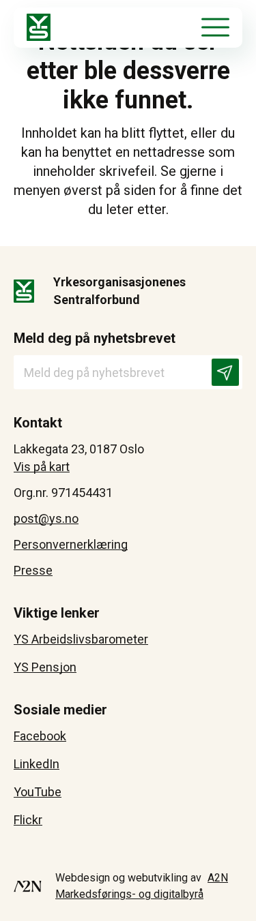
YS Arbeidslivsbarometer (81, 639)
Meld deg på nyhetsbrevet (94, 338)
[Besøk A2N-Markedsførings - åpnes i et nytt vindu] (28, 886)
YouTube (37, 792)
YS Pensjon (45, 667)
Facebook (40, 736)
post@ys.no (46, 518)
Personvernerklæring (71, 544)
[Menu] (215, 27)
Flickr (28, 820)
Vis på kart (42, 466)
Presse (33, 570)
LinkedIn (36, 764)
